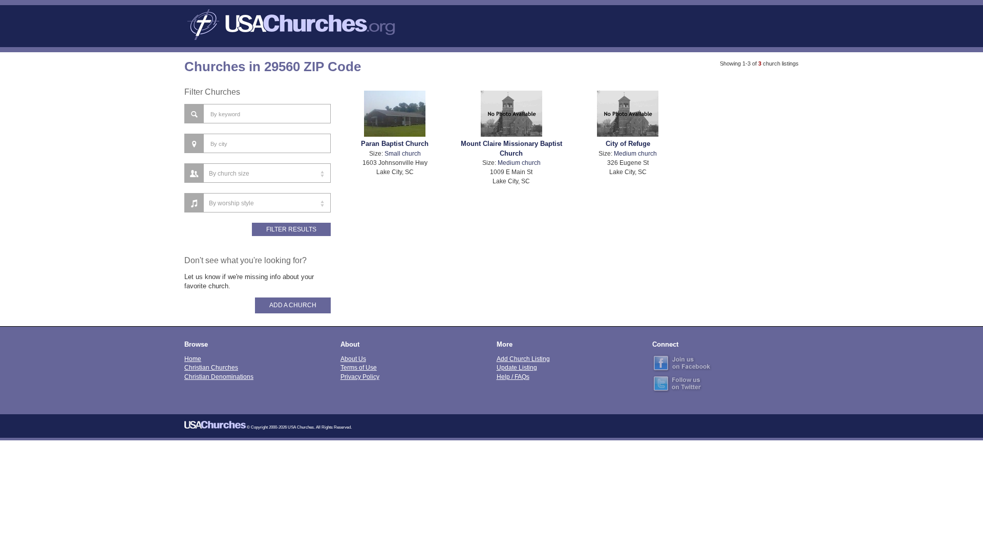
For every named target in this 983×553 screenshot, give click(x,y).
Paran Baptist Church (395, 143)
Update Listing (517, 367)
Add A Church (292, 305)
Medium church (519, 162)
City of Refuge (628, 143)
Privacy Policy (359, 376)
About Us (353, 358)
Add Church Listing (523, 358)
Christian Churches (211, 367)
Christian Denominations (218, 376)
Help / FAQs (513, 376)
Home (192, 358)
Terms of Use (358, 367)
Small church (402, 153)
